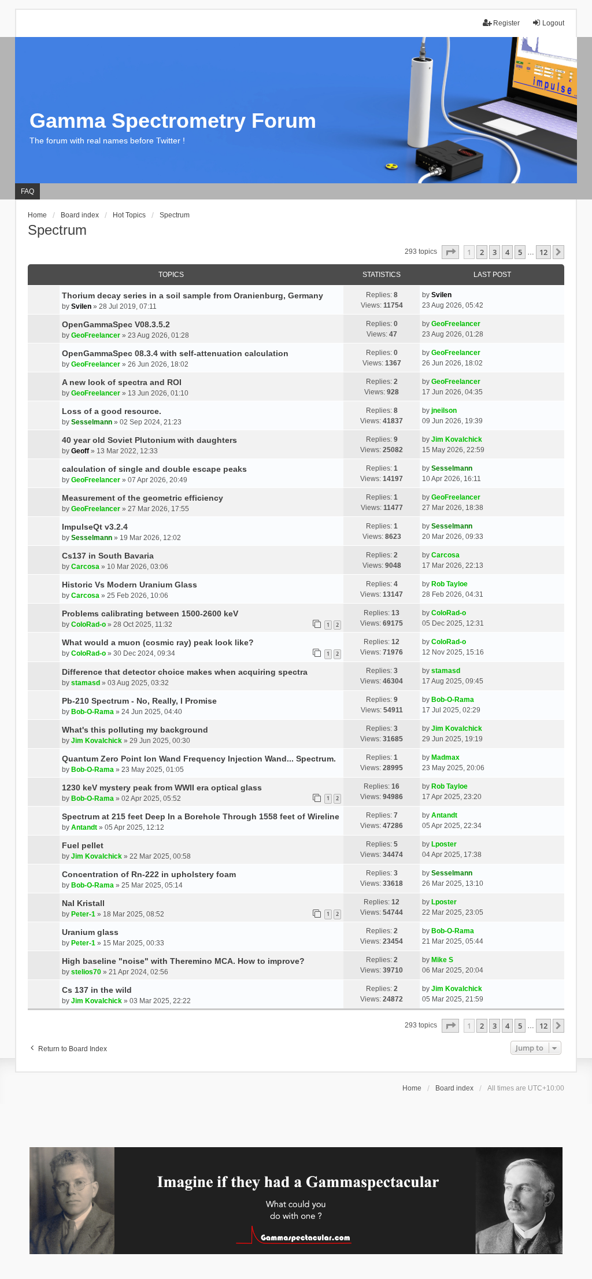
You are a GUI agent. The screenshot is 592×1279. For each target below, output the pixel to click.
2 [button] (482, 252)
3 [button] (495, 252)
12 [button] (543, 252)
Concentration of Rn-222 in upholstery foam (149, 874)
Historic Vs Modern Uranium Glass (129, 584)
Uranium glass (90, 932)
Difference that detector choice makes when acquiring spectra (185, 672)
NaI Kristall (83, 903)
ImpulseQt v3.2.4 (95, 526)
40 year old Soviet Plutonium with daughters (149, 440)
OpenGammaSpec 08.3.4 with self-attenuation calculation (175, 353)
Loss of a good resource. (111, 411)
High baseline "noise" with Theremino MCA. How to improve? (183, 961)
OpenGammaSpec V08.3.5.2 (116, 324)
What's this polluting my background (135, 729)
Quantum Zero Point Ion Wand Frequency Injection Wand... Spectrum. (199, 758)
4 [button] (507, 252)
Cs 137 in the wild (97, 990)
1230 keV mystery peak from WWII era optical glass (162, 787)
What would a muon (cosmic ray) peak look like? (158, 642)
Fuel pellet (82, 845)
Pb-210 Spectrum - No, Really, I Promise (139, 700)
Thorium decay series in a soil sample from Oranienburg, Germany (192, 295)
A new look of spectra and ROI (122, 382)
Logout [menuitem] (553, 23)
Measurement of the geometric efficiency (142, 497)
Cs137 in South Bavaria (108, 555)
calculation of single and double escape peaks (154, 469)
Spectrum (57, 230)
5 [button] (520, 252)
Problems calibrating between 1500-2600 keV (150, 613)
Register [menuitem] (506, 23)
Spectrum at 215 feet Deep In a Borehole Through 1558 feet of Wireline (200, 816)
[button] (450, 252)
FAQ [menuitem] (27, 191)
